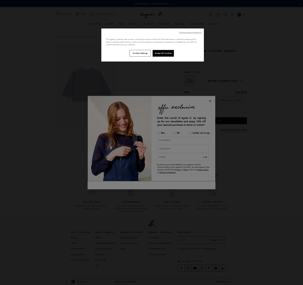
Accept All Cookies (163, 53)
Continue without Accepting (190, 32)
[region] (152, 45)
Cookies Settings (140, 53)
